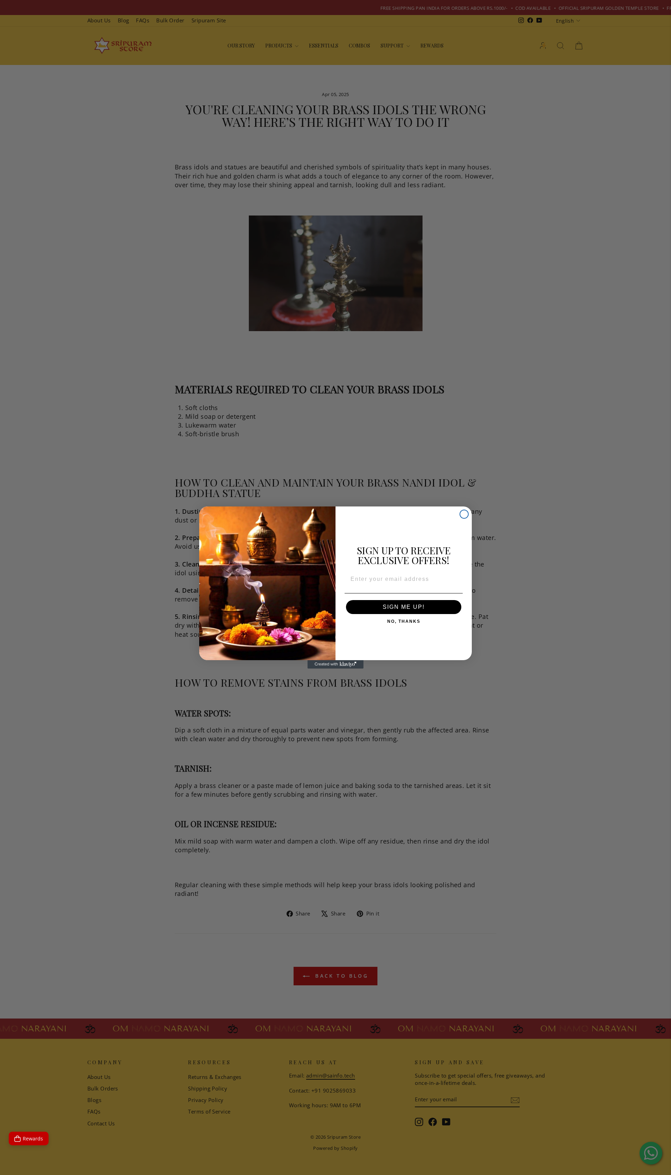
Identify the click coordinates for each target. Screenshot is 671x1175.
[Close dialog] (464, 514)
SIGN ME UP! (404, 607)
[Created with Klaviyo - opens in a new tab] (335, 664)
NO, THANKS (403, 620)
